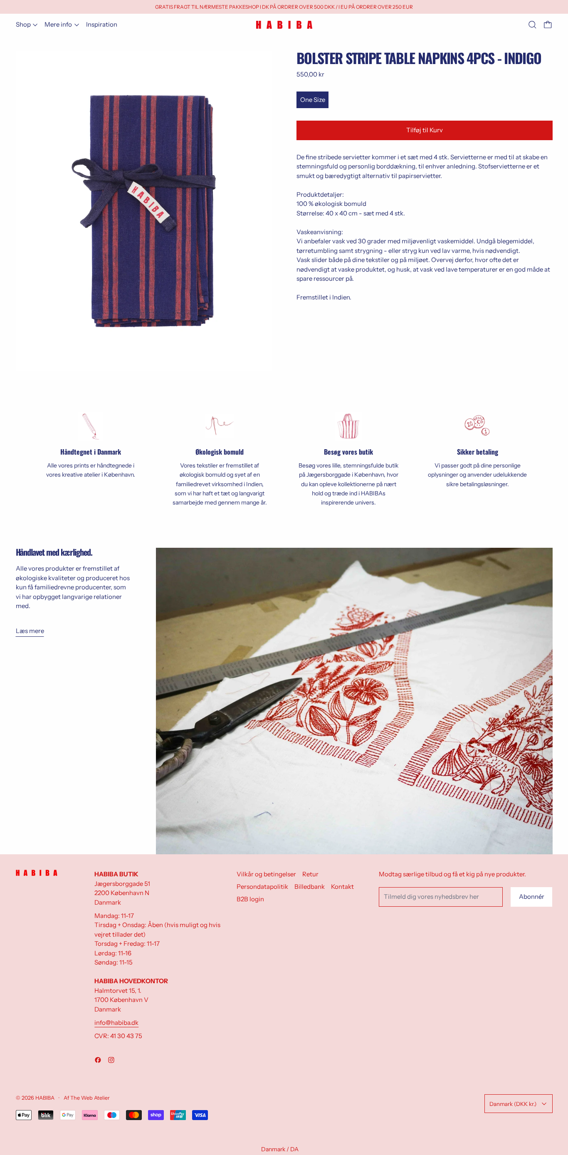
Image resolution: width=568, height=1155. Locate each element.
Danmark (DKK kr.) (512, 1104)
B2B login (250, 899)
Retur (310, 874)
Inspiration (101, 24)
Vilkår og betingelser (266, 874)
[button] (532, 25)
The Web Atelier (90, 1098)
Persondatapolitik (262, 886)
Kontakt (342, 886)
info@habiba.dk (116, 1022)
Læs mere (30, 631)
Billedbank (309, 886)
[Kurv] (548, 25)
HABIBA (44, 1098)
